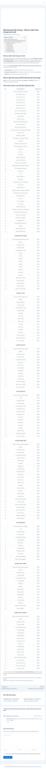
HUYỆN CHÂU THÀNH (10, 50)
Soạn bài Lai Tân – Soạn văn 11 (11, 699)
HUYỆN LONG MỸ (10, 45)
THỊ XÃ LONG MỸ (10, 46)
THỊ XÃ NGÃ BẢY (9, 49)
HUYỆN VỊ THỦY (9, 44)
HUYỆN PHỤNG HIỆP (10, 48)
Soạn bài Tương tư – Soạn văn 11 (32, 699)
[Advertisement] (23, 19)
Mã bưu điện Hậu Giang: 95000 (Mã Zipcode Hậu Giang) (15, 40)
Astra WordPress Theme (36, 766)
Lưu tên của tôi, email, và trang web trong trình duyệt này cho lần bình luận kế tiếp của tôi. (22, 753)
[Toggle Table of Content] (24, 38)
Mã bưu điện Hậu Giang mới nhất (11, 39)
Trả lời (8, 722)
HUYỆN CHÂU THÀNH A (11, 51)
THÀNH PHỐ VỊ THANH (10, 43)
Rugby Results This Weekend (12, 716)
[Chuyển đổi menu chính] (43, 2)
